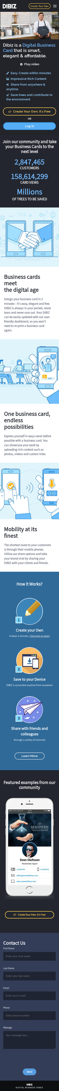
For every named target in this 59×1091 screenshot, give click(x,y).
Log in (29, 126)
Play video (31, 64)
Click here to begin (40, 636)
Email (6, 987)
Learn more (29, 756)
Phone (6, 1007)
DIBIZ (9, 6)
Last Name (8, 968)
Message (7, 1027)
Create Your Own (40, 6)
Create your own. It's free (31, 111)
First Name (8, 948)
